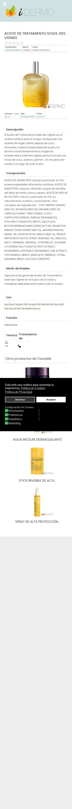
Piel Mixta (42, 304)
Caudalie (27, 50)
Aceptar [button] (51, 399)
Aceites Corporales (41, 50)
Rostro (36, 308)
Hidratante (10, 325)
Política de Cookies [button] (33, 388)
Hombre (9, 304)
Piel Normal (56, 304)
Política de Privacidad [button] (18, 391)
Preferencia (15, 415)
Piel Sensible (24, 308)
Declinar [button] (20, 399)
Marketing (14, 423)
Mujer (19, 304)
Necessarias (16, 410)
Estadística (15, 419)
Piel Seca (9, 308)
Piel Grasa (29, 304)
